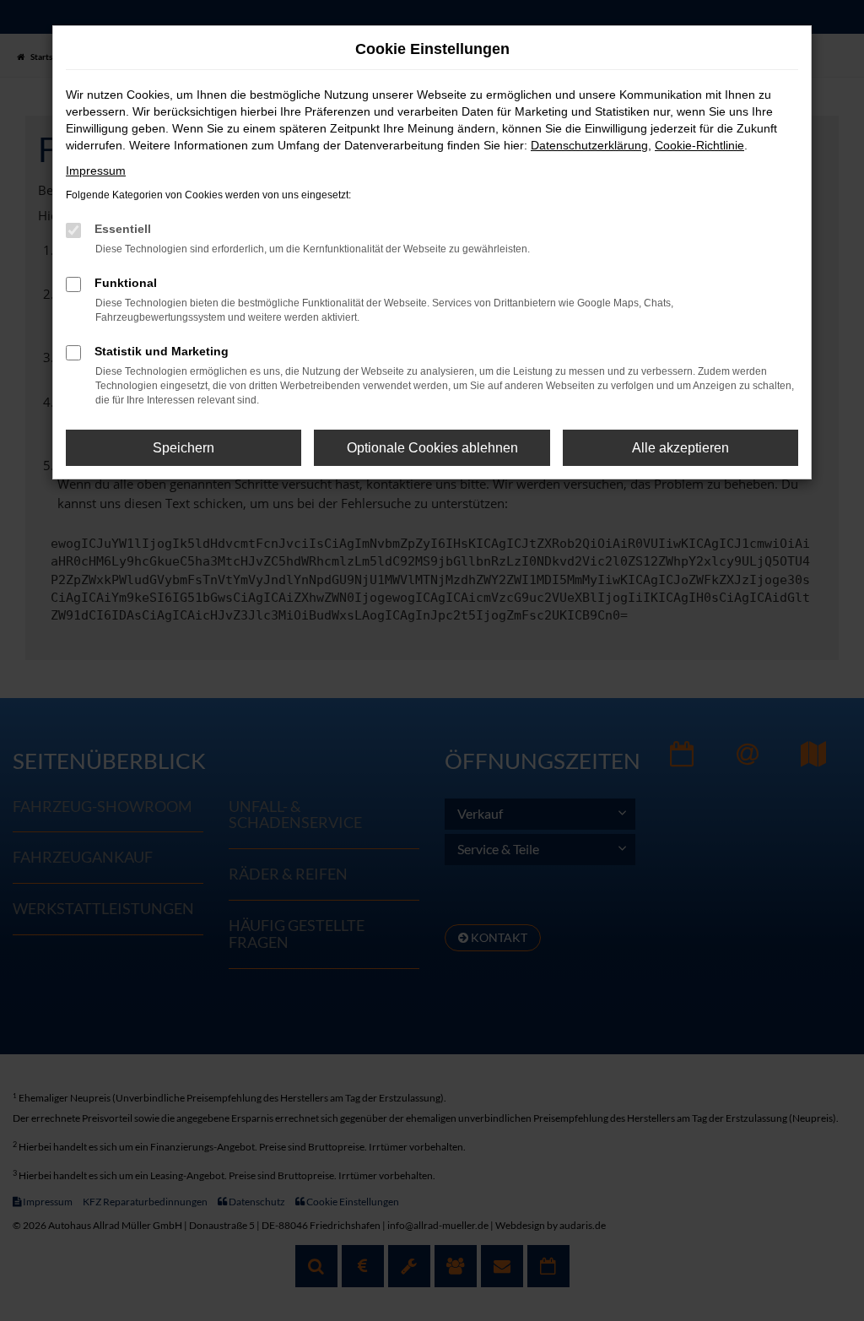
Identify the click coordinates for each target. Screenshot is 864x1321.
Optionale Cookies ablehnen (432, 448)
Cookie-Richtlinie (699, 145)
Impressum (96, 170)
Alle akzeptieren (680, 448)
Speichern (183, 448)
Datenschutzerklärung (589, 145)
